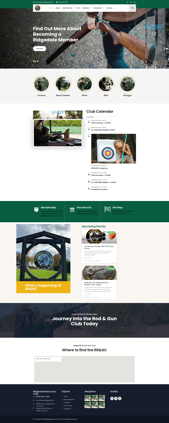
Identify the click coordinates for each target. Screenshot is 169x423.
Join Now (39, 48)
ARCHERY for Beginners (99, 168)
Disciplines (98, 8)
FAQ (78, 8)
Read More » (88, 257)
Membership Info (69, 399)
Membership (67, 8)
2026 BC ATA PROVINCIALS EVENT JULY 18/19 (96, 284)
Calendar (85, 8)
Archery (41, 95)
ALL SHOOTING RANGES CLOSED (103, 130)
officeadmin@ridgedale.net (44, 2)
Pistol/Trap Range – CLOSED (101, 123)
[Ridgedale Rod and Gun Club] (37, 8)
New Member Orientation (99, 189)
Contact (109, 8)
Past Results (84, 207)
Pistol (84, 95)
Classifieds (67, 409)
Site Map (118, 207)
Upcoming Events (94, 226)
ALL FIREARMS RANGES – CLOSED (103, 182)
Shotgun (127, 95)
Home (51, 8)
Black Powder (63, 95)
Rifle (106, 95)
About (58, 8)
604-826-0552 (63, 2)
